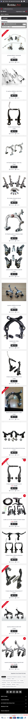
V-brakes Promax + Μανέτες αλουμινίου (14, 555)
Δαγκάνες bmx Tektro (14, 341)
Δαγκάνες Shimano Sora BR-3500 (14, 626)
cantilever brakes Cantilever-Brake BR (14, 269)
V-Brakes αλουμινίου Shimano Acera (14, 376)
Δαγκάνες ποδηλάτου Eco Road (14, 305)
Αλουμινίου (4, 678)
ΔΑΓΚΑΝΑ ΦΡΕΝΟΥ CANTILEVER (14, 55)
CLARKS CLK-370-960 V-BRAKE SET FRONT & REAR (14, 519)
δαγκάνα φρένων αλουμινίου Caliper (14, 412)
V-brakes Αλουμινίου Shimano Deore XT (14, 591)
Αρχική (2, 14)
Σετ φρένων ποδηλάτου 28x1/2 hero (14, 91)
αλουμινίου (4, 682)
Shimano (9, 678)
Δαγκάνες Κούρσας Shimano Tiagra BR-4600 (14, 662)
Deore (13, 678)
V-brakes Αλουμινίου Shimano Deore (14, 484)
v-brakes (21, 680)
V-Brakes (3, 684)
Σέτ (18, 680)
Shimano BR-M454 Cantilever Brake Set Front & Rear (14, 448)
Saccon (8, 682)
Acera (17, 684)
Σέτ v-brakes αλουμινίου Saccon (14, 198)
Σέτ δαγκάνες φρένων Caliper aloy (14, 162)
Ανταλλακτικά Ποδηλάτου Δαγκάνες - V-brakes (16, 676)
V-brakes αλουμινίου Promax (14, 126)
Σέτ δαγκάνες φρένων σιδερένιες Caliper (14, 234)
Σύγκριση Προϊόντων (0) (11, 23)
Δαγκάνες (7, 14)
